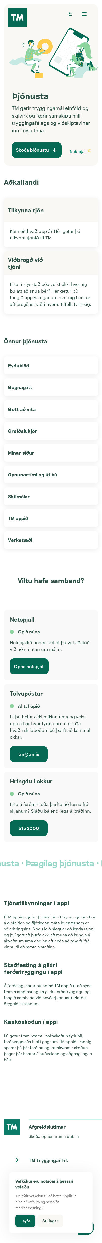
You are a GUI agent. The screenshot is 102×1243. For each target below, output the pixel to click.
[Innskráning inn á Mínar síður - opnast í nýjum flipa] (70, 14)
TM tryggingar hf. (48, 1160)
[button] (90, 151)
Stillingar (50, 1220)
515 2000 (29, 828)
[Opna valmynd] (84, 14)
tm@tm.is (28, 754)
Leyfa (25, 1220)
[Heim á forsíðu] (12, 1127)
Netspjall (78, 151)
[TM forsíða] (17, 18)
